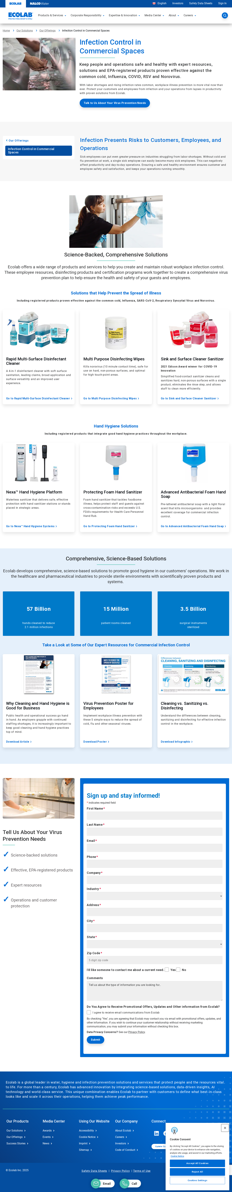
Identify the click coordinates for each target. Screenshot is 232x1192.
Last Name (95, 824)
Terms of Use (142, 1171)
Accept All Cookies (197, 1163)
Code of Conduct (125, 1149)
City (90, 921)
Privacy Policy (136, 1032)
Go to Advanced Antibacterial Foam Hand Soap (192, 526)
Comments (95, 978)
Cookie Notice (177, 1156)
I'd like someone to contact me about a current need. (125, 970)
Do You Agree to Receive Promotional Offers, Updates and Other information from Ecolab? (153, 1006)
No (184, 970)
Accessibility (86, 1130)
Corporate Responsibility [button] (86, 15)
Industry (93, 889)
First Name (95, 808)
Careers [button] (188, 15)
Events (47, 1137)
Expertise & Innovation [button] (123, 15)
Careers (119, 1137)
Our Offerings (47, 30)
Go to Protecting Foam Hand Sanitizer (109, 526)
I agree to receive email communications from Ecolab (126, 1012)
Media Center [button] (153, 15)
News (46, 1143)
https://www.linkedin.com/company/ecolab (156, 1133)
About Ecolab (123, 1130)
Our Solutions (24, 30)
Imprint (83, 1143)
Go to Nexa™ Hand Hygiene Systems (30, 526)
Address (93, 905)
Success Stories (15, 1143)
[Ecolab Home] (20, 16)
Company (94, 873)
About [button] (172, 15)
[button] (66, 15)
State (91, 937)
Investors (177, 3)
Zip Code (93, 953)
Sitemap (84, 1149)
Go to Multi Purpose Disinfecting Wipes (110, 398)
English (161, 3)
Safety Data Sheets (200, 3)
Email (91, 840)
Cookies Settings (197, 1180)
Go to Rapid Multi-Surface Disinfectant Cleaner (38, 398)
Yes (173, 970)
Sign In (222, 3)
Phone (91, 857)
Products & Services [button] (50, 15)
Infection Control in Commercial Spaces (31, 150)
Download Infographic (175, 741)
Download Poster (95, 741)
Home (6, 30)
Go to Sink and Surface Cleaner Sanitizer (188, 398)
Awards (47, 1130)
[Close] (225, 1128)
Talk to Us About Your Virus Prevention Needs (115, 103)
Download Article (17, 741)
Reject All (197, 1171)
